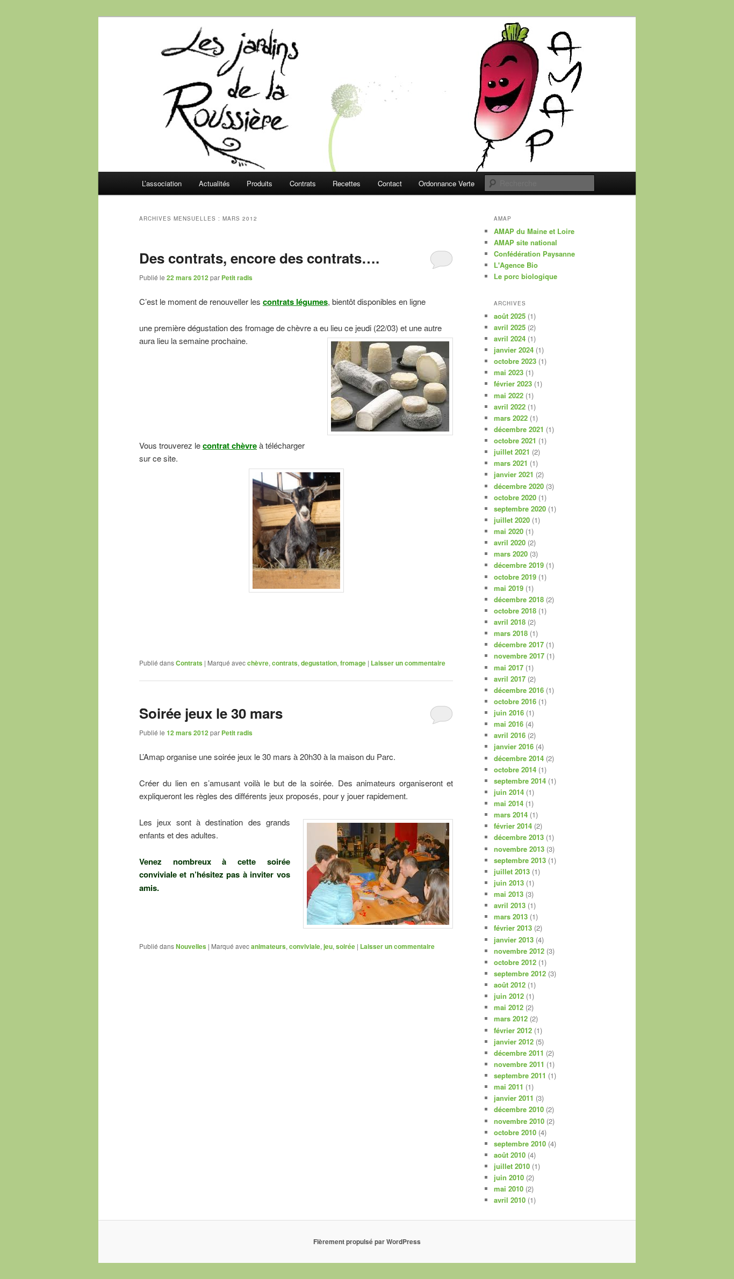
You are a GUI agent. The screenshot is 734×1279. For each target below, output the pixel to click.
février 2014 (513, 826)
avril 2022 (510, 406)
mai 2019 (508, 588)
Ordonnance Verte (446, 183)
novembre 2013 (519, 849)
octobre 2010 (515, 1132)
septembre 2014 (520, 781)
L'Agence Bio (516, 265)
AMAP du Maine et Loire (534, 231)
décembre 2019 (519, 565)
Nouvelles (191, 946)
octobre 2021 (515, 440)
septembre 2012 (520, 973)
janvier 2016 (514, 746)
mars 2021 (511, 463)
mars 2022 (511, 418)
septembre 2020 (520, 508)
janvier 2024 (514, 350)
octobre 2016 (515, 701)
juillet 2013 (512, 871)
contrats (285, 663)
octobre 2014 (515, 769)
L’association (162, 183)
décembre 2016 (519, 690)
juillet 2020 (512, 520)
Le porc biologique (525, 276)
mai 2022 (508, 395)
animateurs (268, 946)
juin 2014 (509, 792)
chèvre (258, 663)
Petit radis (237, 277)
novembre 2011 (519, 1064)
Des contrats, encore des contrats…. (259, 258)
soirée (345, 946)
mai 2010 (508, 1188)
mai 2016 (508, 724)
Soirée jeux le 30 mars (211, 713)
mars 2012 (511, 1018)
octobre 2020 (515, 497)
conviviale (304, 946)
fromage (353, 663)
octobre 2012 (515, 962)
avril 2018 (510, 622)
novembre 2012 (519, 951)
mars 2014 (511, 814)
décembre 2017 (519, 644)
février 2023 (513, 383)
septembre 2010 (520, 1143)
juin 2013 (509, 883)
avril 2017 (510, 679)
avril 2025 (510, 327)
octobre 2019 (515, 577)
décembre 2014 (519, 758)
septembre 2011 (520, 1075)
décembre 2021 (519, 429)
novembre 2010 (519, 1121)
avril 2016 (510, 735)
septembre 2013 (520, 860)
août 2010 (510, 1155)
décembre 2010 (519, 1109)
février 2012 (513, 1030)
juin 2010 (509, 1177)
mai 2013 (508, 894)
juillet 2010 (512, 1166)
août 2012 (510, 985)
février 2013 (513, 928)
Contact (390, 183)
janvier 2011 (514, 1098)
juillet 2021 (512, 452)
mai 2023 (508, 372)
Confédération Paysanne (534, 254)
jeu (328, 946)
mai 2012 (508, 1007)
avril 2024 (510, 338)
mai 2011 (508, 1086)
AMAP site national (525, 242)
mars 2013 (511, 916)
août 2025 (510, 316)
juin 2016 (509, 712)
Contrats (303, 183)
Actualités (214, 183)
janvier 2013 (514, 939)
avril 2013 (510, 905)
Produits (259, 183)
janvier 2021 (514, 474)
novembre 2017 (519, 656)
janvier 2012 (514, 1041)
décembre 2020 (519, 486)
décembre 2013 (519, 837)
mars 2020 (511, 554)
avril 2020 (510, 542)
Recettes (347, 183)
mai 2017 (508, 667)
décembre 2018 (519, 599)
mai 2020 (508, 531)
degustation (319, 663)
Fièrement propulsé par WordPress (367, 1241)
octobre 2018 (515, 610)
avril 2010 (510, 1200)
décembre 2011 (519, 1053)
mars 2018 (511, 633)
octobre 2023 (515, 361)
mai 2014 (508, 803)
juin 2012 (509, 996)
